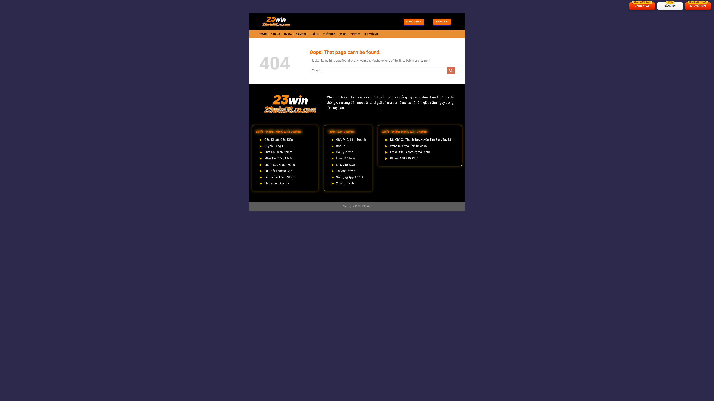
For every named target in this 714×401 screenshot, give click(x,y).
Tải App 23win (345, 171)
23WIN (263, 34)
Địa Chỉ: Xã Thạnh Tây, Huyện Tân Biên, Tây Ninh (422, 139)
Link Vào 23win (346, 165)
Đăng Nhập (414, 21)
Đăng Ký (442, 21)
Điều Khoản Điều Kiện (278, 139)
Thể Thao (329, 34)
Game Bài (301, 34)
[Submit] (451, 70)
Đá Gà (288, 34)
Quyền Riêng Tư (274, 146)
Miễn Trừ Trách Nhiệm (279, 158)
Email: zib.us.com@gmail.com (410, 152)
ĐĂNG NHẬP (642, 4)
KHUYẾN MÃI (697, 4)
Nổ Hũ (315, 34)
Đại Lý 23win (344, 152)
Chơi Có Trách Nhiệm (278, 152)
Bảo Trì (340, 146)
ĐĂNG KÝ (670, 4)
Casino (275, 34)
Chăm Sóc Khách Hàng (279, 165)
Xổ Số (342, 34)
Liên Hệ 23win (345, 158)
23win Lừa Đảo (346, 183)
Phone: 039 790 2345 (404, 158)
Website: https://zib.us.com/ (408, 146)
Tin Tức (355, 34)
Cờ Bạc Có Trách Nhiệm (279, 177)
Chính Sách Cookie (276, 183)
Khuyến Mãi (371, 34)
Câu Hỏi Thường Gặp (278, 171)
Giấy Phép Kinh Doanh (351, 139)
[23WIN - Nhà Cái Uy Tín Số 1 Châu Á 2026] (278, 21)
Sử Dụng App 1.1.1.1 (349, 177)
